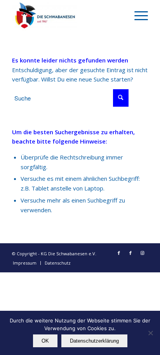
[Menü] (137, 15)
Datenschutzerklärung (94, 341)
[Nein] (150, 333)
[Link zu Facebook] (119, 253)
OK (45, 341)
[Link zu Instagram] (142, 253)
